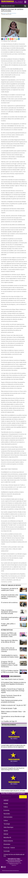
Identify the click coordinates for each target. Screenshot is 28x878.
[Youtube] (10, 39)
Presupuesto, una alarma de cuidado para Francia (9, 589)
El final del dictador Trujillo (9, 708)
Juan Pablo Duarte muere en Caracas (12, 679)
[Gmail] (14, 39)
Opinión (6, 830)
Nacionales (7, 813)
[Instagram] (6, 39)
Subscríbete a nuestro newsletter (13, 793)
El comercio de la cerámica (9, 602)
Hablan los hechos (12, 13)
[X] (2, 39)
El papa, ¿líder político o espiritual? (8, 624)
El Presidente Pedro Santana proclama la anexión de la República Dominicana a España (13, 684)
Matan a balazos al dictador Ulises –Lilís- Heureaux (13, 712)
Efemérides (7, 844)
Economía (6, 810)
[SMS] (17, 39)
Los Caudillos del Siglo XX (9, 721)
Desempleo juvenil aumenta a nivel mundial (10, 618)
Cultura (6, 820)
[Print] (12, 39)
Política (6, 807)
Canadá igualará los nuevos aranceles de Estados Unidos (10, 656)
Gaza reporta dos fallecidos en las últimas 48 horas (9, 641)
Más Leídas (5, 676)
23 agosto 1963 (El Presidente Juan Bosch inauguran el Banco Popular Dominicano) (9, 664)
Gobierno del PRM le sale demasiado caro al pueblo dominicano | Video (9, 634)
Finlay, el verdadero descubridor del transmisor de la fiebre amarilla (9, 611)
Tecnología (7, 824)
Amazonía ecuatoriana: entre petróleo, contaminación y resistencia (9, 596)
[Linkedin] (19, 39)
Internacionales (8, 817)
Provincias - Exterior (9, 847)
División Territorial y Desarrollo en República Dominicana (11, 696)
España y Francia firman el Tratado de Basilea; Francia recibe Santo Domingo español (12, 690)
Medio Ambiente (8, 841)
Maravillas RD (7, 837)
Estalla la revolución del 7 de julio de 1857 (13, 705)
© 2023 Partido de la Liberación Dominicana (10, 870)
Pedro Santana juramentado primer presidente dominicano (11, 701)
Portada (6, 803)
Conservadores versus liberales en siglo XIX (13, 717)
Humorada (7, 851)
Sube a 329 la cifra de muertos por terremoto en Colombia (9, 649)
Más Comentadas (15, 676)
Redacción (5, 13)
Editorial (6, 834)
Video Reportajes (8, 827)
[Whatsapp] (8, 39)
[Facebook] (4, 39)
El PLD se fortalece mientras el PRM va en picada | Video (9, 671)
